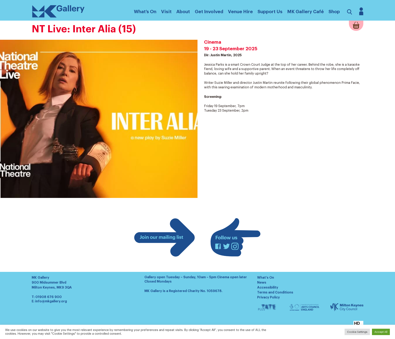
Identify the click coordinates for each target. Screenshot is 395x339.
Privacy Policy (268, 297)
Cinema (212, 42)
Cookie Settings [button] (357, 332)
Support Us (270, 11)
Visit (166, 11)
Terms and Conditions (275, 292)
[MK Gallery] (58, 17)
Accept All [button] (380, 332)
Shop (334, 11)
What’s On (265, 277)
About (183, 11)
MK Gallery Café (305, 11)
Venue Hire (240, 11)
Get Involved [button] (209, 11)
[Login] (361, 14)
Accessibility (267, 287)
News (261, 282)
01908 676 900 (48, 297)
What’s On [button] (145, 11)
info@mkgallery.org (51, 301)
